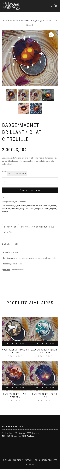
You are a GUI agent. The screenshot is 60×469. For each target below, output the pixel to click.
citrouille (46, 206)
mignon (53, 208)
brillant (23, 206)
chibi (41, 206)
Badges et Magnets (20, 20)
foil (9, 208)
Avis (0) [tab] (8, 232)
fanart (4, 208)
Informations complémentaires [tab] (37, 227)
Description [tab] (10, 227)
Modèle (4, 171)
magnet (38, 208)
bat (18, 206)
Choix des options (15, 343)
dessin (53, 206)
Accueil (6, 20)
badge (13, 206)
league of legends (27, 208)
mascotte (45, 208)
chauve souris (32, 206)
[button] (51, 34)
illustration (15, 208)
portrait (5, 212)
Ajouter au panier (31, 190)
